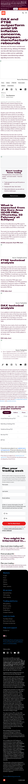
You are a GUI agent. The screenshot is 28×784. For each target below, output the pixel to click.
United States (10, 85)
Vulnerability (13, 643)
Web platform (6, 603)
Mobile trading (7, 606)
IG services (7, 590)
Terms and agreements (16, 640)
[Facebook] (7, 89)
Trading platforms (10, 601)
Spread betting (7, 593)
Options (5, 584)
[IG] (3, 13)
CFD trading (6, 595)
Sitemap (7, 640)
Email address (6, 498)
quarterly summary (11, 401)
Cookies (10, 641)
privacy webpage (7, 530)
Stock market (21, 82)
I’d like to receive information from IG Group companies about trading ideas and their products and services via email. (14, 506)
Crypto (5, 575)
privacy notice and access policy (13, 528)
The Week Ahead (7, 619)
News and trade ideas (9, 621)
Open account (23, 8)
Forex (2, 82)
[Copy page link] (2, 89)
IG (3, 640)
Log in (15, 8)
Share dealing (7, 597)
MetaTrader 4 (6, 608)
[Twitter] (16, 89)
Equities (6, 412)
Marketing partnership (14, 776)
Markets (6, 573)
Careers (5, 776)
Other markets (7, 586)
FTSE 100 (14, 82)
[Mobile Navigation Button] (26, 13)
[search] (23, 13)
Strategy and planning (9, 623)
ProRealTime (6, 610)
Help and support (10, 627)
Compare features (8, 612)
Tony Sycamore (10, 95)
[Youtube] (21, 89)
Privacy (5, 641)
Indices (8, 82)
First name (5, 484)
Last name (5, 491)
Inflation (3, 85)
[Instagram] (12, 89)
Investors (15, 641)
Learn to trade (9, 616)
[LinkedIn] (25, 89)
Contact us (6, 630)
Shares (5, 582)
